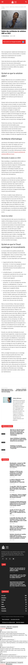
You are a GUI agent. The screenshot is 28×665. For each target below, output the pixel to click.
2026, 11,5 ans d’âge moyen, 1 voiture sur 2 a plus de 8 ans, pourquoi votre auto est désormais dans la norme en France (18, 528)
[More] (16, 381)
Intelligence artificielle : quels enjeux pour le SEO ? (21, 390)
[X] (6, 381)
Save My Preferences (11, 662)
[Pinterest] (9, 381)
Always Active (14, 632)
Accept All (15, 626)
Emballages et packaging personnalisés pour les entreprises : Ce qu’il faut (18, 447)
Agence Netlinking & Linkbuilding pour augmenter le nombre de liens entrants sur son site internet (18, 440)
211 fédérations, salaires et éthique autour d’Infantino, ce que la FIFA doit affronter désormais (18, 496)
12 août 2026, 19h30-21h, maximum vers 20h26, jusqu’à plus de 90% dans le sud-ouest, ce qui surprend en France (18, 488)
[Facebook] (2, 381)
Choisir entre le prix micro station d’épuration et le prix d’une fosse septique (7, 390)
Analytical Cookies (5, 647)
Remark (12, 639)
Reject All (9, 626)
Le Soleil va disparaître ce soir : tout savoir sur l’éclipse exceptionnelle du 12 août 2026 (17, 481)
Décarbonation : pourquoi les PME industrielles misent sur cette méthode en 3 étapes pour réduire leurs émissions (18, 465)
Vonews (3, 7)
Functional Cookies (5, 639)
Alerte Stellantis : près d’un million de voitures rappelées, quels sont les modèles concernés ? (18, 576)
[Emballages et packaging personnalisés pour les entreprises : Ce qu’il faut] (5, 448)
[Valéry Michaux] (7, 409)
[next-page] (5, 453)
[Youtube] (13, 558)
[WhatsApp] (12, 381)
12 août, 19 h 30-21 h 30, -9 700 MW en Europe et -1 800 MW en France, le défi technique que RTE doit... (17, 511)
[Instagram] (6, 558)
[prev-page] (2, 453)
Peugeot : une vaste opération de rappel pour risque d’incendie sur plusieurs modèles (17, 569)
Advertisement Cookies (6, 654)
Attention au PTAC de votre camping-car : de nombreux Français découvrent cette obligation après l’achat (16, 473)
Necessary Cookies (5, 632)
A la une (7, 7)
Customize (3, 626)
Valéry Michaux (6, 35)
